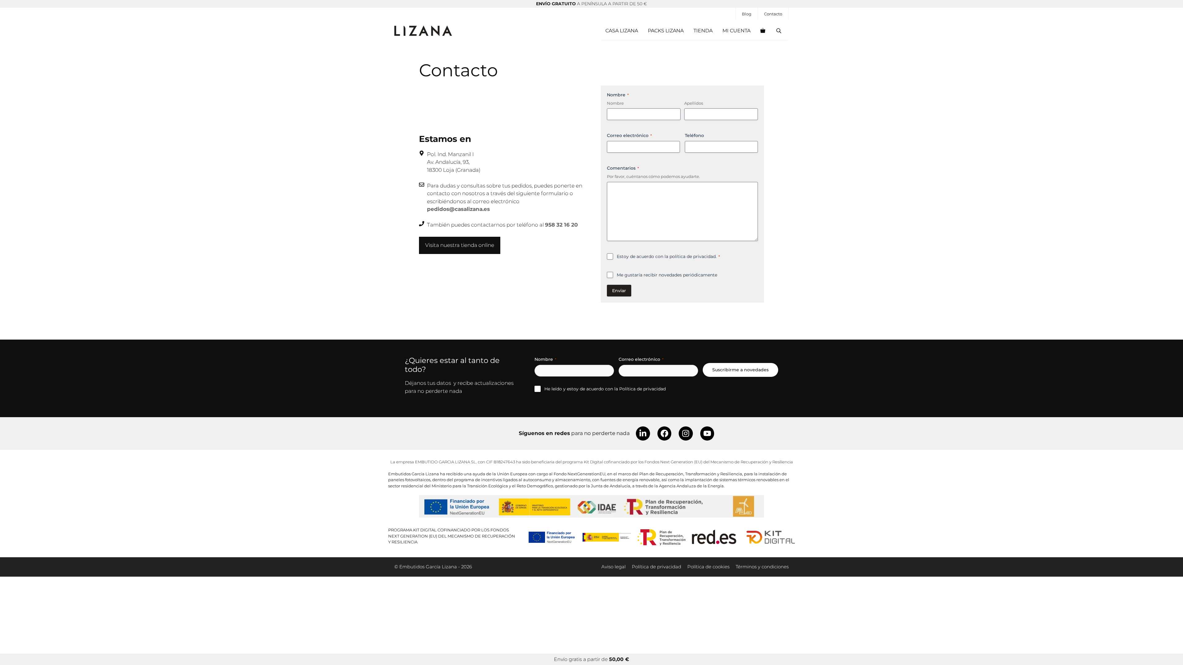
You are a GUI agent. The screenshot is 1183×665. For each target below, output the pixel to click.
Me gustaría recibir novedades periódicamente (667, 275)
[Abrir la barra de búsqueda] (779, 31)
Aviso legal (613, 567)
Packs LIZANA (666, 31)
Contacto (773, 13)
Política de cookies (708, 567)
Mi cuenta (736, 31)
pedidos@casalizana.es (458, 209)
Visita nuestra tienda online (459, 245)
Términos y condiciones (762, 567)
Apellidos (693, 103)
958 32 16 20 (561, 225)
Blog (746, 13)
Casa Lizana (621, 31)
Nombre (615, 103)
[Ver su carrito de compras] (762, 31)
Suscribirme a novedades (740, 370)
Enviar (619, 290)
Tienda (703, 31)
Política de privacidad (642, 389)
